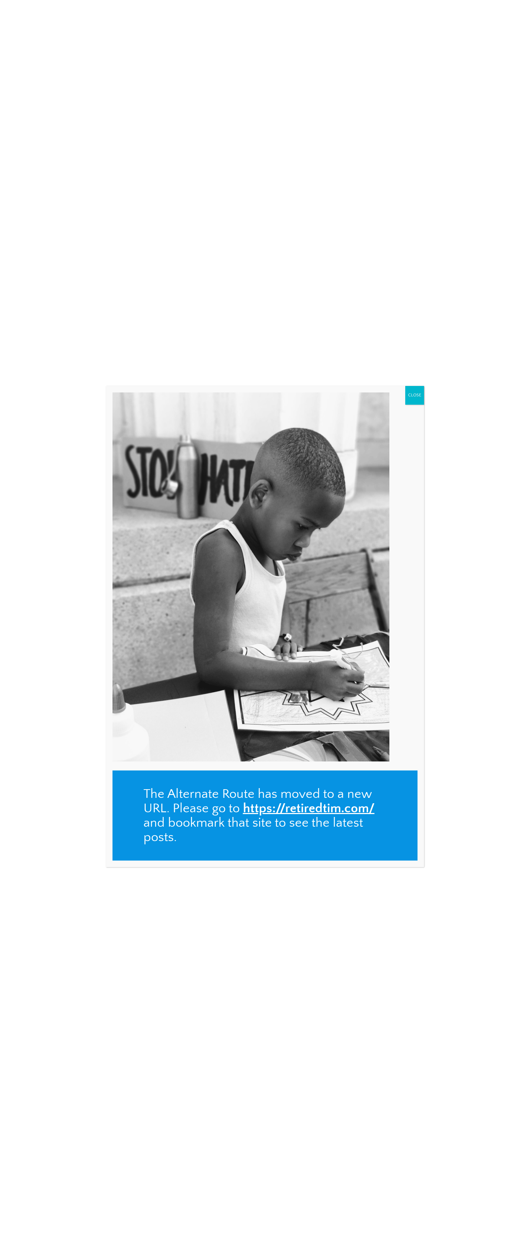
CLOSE (414, 395)
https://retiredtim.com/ (309, 808)
